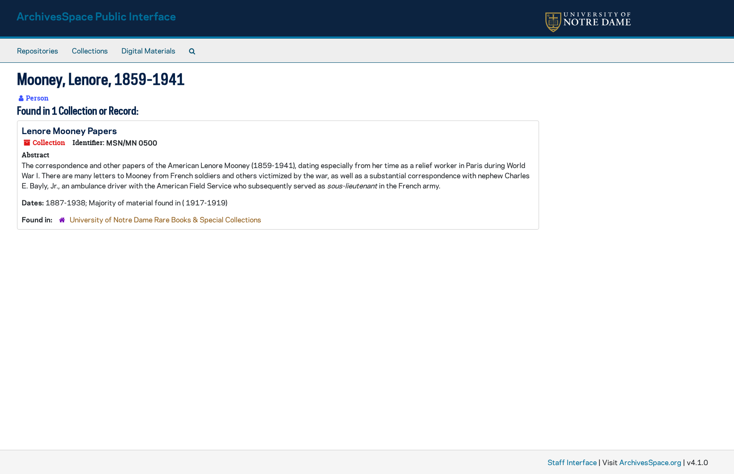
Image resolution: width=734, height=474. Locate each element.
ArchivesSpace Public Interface (96, 16)
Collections (90, 50)
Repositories (37, 50)
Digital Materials (148, 50)
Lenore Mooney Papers (69, 130)
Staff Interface (572, 462)
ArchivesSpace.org (650, 462)
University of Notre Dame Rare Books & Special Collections (165, 219)
